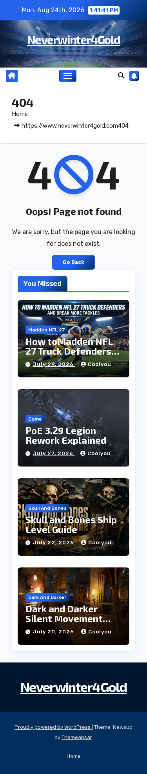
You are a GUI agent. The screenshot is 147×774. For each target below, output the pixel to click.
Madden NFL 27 (46, 330)
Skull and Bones (47, 508)
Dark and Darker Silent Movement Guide (64, 618)
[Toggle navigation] (67, 76)
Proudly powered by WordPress (53, 727)
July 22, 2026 (54, 542)
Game (35, 419)
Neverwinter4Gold (73, 39)
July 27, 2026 (54, 453)
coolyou (99, 364)
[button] (121, 75)
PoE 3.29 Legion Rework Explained (65, 435)
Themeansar (77, 737)
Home (20, 113)
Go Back (73, 262)
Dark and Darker (47, 597)
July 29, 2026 (54, 364)
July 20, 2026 (54, 632)
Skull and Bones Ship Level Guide (71, 524)
